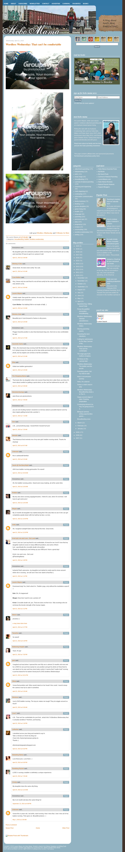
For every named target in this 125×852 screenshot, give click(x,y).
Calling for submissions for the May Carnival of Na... (85, 341)
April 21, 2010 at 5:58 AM (20, 386)
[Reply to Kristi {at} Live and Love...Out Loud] (66, 538)
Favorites (77, 4)
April (79, 301)
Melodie (15, 435)
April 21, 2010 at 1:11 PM (20, 576)
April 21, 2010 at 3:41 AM (20, 271)
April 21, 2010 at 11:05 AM (20, 502)
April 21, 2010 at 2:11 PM (20, 608)
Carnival (66, 4)
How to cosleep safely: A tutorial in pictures (113, 221)
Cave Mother (16, 277)
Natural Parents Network (106, 184)
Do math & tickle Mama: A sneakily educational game (113, 241)
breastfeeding (19, 239)
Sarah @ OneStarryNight (20, 465)
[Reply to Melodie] (66, 435)
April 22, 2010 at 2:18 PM (20, 723)
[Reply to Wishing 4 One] (66, 264)
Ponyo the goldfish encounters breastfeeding (83, 311)
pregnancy (78, 224)
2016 (78, 258)
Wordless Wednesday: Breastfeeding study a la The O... (85, 392)
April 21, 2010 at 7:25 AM (20, 429)
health (77, 211)
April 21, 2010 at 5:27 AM (20, 338)
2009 (78, 432)
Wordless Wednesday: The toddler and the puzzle (84, 366)
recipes (77, 227)
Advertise (56, 4)
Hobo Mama (28, 846)
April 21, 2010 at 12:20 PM (20, 532)
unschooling (79, 229)
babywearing (79, 171)
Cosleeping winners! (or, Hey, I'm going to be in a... (85, 407)
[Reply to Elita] (66, 362)
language (78, 214)
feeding (77, 204)
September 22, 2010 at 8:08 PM (22, 803)
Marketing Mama (17, 755)
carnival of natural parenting (84, 182)
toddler (26, 239)
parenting (78, 217)
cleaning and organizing (83, 186)
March (80, 423)
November (81, 281)
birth (76, 174)
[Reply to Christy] (66, 782)
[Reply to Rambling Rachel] (66, 768)
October (80, 284)
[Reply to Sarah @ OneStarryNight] (66, 465)
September (81, 287)
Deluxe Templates (51, 846)
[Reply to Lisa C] (66, 713)
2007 (78, 438)
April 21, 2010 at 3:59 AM (20, 287)
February (81, 426)
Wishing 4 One (17, 264)
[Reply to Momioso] (66, 697)
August (80, 290)
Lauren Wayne (17, 293)
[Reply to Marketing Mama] (66, 755)
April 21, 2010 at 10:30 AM (20, 473)
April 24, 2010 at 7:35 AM (20, 776)
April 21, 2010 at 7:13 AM (20, 416)
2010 (78, 275)
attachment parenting (82, 169)
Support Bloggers (104, 187)
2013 (78, 266)
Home (6, 4)
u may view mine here (20, 623)
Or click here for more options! (84, 103)
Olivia (14, 681)
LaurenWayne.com (104, 179)
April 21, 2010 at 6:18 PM (20, 641)
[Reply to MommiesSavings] (66, 392)
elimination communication (84, 196)
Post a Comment (11, 825)
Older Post (65, 828)
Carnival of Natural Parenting (107, 177)
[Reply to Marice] (66, 615)
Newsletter (35, 4)
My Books (101, 171)
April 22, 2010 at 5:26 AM (20, 691)
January (80, 428)
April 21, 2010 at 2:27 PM (20, 627)
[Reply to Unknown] (66, 452)
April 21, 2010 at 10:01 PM (20, 675)
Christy (14, 782)
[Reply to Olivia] (66, 681)
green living (79, 209)
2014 (78, 263)
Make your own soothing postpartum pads (113, 281)
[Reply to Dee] (66, 422)
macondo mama (17, 344)
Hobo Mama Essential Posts (107, 169)
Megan (14, 509)
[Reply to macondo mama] (66, 344)
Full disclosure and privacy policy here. (87, 156)
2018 (78, 252)
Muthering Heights (18, 647)
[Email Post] (29, 237)
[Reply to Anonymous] (66, 248)
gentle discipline (80, 206)
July (79, 292)
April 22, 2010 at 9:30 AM (20, 707)
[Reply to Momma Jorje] (66, 314)
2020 (78, 246)
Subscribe (22, 4)
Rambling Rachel (18, 768)
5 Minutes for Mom (62, 233)
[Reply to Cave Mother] (66, 277)
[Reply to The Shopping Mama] (66, 376)
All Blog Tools (62, 846)
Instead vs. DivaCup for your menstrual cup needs (113, 261)
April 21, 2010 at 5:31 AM (20, 356)
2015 (78, 261)
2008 (78, 435)
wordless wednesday (37, 239)
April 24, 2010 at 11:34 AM (20, 790)
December (81, 278)
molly (14, 525)
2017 (78, 255)
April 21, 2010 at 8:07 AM (20, 445)
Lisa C (14, 713)
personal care (79, 219)
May (79, 298)
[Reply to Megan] (66, 509)
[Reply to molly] (66, 525)
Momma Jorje (16, 314)
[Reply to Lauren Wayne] (66, 293)
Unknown (15, 451)
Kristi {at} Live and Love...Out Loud (23, 538)
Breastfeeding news (83, 419)
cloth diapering (80, 191)
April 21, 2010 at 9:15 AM (20, 459)
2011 (78, 272)
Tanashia (15, 633)
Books (85, 4)
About (13, 4)
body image (79, 177)
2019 (78, 249)
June (79, 295)
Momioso (15, 697)
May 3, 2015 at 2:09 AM (19, 819)
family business (80, 201)
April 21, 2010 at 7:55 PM (20, 654)
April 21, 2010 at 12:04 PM (20, 518)
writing (77, 235)
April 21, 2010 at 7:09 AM (20, 400)
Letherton (15, 729)
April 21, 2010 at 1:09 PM (20, 560)
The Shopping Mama (19, 376)
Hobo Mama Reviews (105, 182)
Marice (14, 615)
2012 (78, 269)
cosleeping (78, 194)
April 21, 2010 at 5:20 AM (20, 322)
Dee (13, 422)
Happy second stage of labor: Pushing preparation (85, 399)
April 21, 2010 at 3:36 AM (20, 257)
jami (13, 660)
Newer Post (9, 828)
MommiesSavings (18, 392)
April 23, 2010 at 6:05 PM (20, 762)
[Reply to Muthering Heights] (66, 647)
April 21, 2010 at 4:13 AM (20, 308)
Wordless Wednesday (44, 233)
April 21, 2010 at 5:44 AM (20, 370)
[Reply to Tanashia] (66, 633)
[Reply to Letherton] (66, 729)
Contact (45, 4)
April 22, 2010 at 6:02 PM (20, 748)
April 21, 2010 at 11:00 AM (20, 486)
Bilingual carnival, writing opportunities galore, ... (85, 414)
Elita (13, 362)
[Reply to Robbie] (66, 493)
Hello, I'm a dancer (83, 382)
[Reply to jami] (66, 660)
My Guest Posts (103, 174)
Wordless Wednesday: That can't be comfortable (33, 44)
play (76, 222)
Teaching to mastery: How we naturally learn (113, 201)
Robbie (14, 493)
